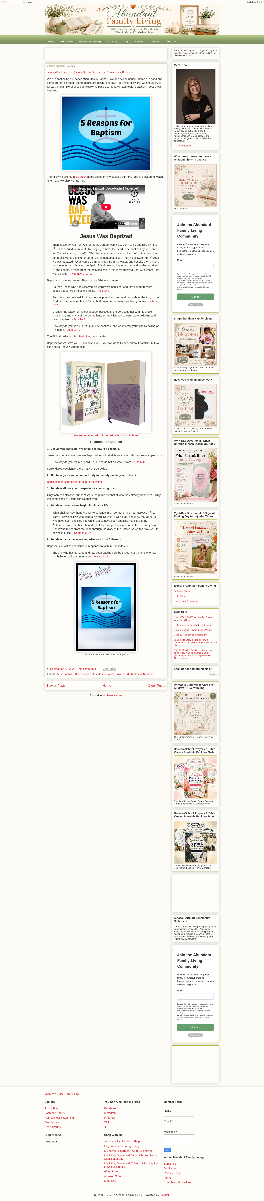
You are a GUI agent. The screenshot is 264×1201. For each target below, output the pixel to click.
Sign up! (195, 297)
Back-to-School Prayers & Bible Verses (193, 630)
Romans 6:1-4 (82, 532)
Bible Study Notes (86, 674)
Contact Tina (170, 41)
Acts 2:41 (103, 290)
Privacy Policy (172, 1173)
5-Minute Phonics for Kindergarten (190, 635)
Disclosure (170, 1168)
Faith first (84, 336)
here (189, 55)
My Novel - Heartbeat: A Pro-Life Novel (128, 1150)
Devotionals (52, 1122)
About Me (139, 41)
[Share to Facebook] (112, 669)
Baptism (68, 674)
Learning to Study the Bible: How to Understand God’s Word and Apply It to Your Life (195, 642)
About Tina (51, 1108)
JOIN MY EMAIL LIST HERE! (63, 1093)
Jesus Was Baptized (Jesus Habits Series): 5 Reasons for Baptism (90, 72)
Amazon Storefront (115, 1176)
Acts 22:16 (73, 329)
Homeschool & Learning (90, 41)
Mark (126, 674)
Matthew (136, 674)
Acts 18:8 (79, 319)
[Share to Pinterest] (114, 669)
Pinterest (109, 1117)
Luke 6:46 (139, 462)
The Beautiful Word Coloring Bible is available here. (106, 435)
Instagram (110, 1112)
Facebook (110, 1108)
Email (180, 260)
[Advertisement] (79, 53)
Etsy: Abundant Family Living (121, 1146)
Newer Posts (56, 685)
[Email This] (104, 669)
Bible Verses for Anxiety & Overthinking (193, 625)
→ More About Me (182, 146)
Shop (126, 41)
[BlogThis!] (106, 669)
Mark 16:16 (101, 556)
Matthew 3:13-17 (82, 273)
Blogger (164, 1194)
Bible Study (112, 41)
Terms (167, 1177)
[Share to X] (109, 669)
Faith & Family (66, 41)
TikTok (108, 1122)
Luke (119, 674)
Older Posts (156, 685)
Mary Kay (110, 1180)
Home (51, 41)
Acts (59, 674)
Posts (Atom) (115, 695)
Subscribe (154, 41)
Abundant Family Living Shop (122, 1141)
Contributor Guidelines (177, 1182)
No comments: (88, 668)
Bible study (79, 176)
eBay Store (111, 1171)
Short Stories (53, 1127)
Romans (148, 674)
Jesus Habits (106, 674)
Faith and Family (182, 591)
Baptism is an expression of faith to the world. (75, 481)
